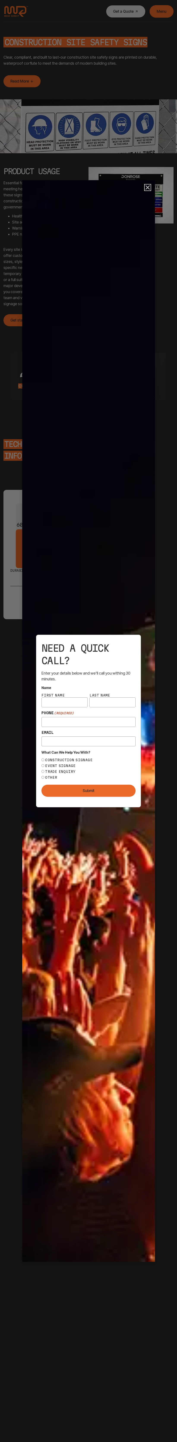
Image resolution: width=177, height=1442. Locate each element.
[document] (88, 721)
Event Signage (60, 766)
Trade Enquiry (60, 771)
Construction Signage (69, 760)
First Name (53, 695)
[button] (148, 187)
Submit (88, 791)
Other (51, 777)
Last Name (99, 695)
